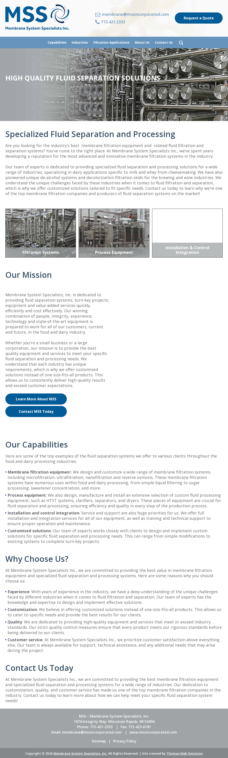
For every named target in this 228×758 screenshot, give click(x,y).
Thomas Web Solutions (185, 753)
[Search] (181, 42)
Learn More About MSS (36, 399)
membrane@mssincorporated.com (135, 14)
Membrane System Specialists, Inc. (80, 753)
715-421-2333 (101, 726)
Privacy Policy (124, 741)
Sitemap (99, 741)
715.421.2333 (112, 22)
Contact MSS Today (36, 411)
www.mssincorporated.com (153, 732)
